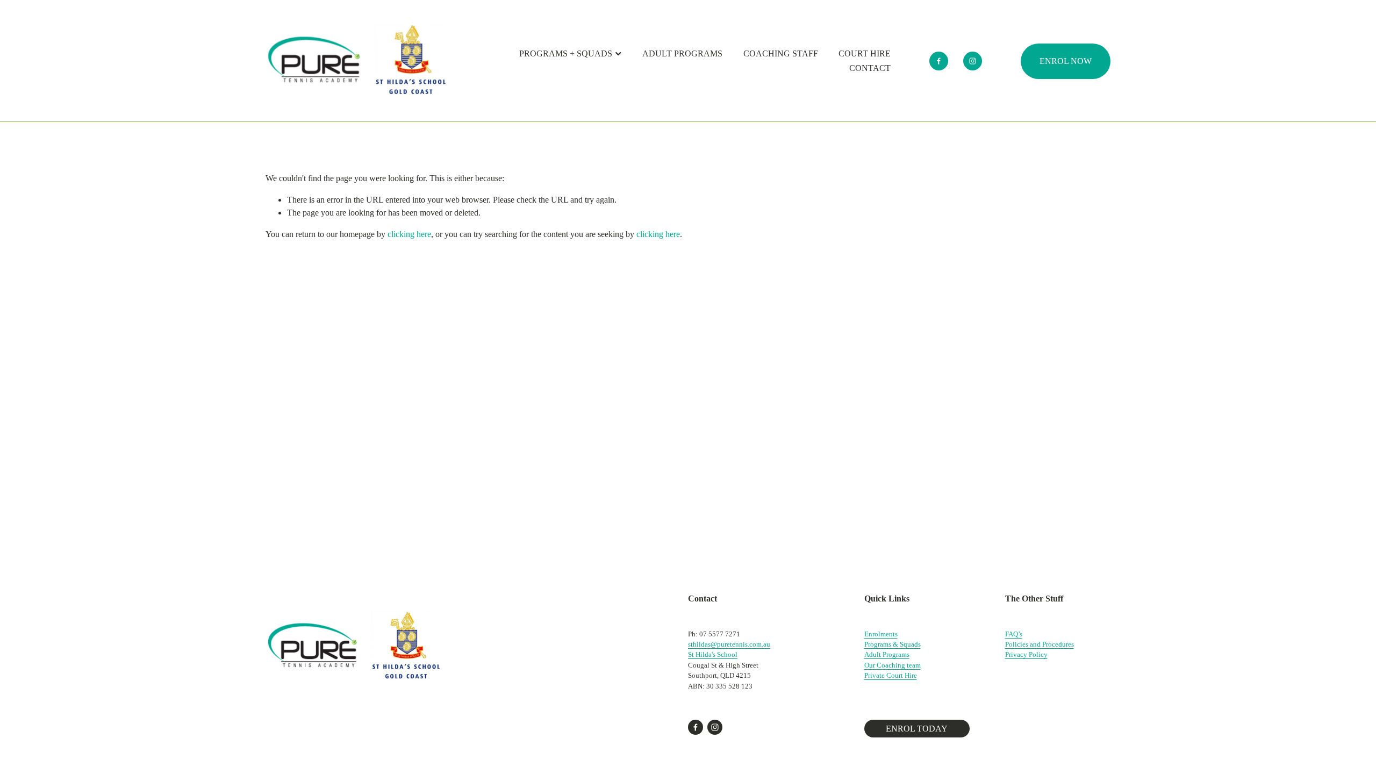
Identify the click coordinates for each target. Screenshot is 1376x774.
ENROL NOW (1066, 61)
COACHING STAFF (780, 53)
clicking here (409, 234)
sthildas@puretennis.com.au (729, 644)
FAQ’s (1013, 634)
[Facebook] (938, 61)
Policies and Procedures (1039, 644)
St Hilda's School (712, 654)
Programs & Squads (892, 644)
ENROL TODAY (917, 728)
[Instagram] (972, 61)
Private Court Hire (890, 675)
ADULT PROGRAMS (682, 53)
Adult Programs (886, 654)
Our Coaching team (892, 665)
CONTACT (870, 68)
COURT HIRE (864, 53)
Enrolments (881, 634)
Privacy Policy (1026, 654)
